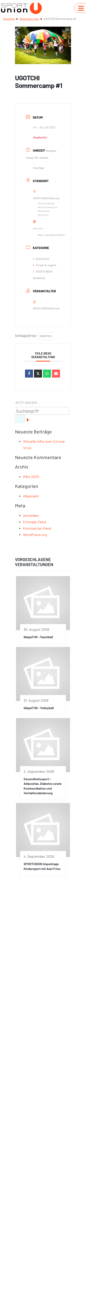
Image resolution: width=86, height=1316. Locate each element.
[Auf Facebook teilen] (29, 374)
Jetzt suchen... (27, 402)
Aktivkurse (42, 258)
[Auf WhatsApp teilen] (47, 374)
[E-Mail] (56, 374)
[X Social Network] (38, 374)
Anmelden (31, 515)
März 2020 (31, 476)
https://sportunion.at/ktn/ (51, 234)
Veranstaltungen (29, 18)
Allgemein (31, 496)
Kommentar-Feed (37, 528)
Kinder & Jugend (46, 265)
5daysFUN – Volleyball (39, 708)
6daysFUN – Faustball (38, 637)
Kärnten (46, 336)
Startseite (9, 18)
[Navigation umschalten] (81, 8)
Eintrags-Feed (34, 522)
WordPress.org (35, 534)
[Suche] (20, 419)
